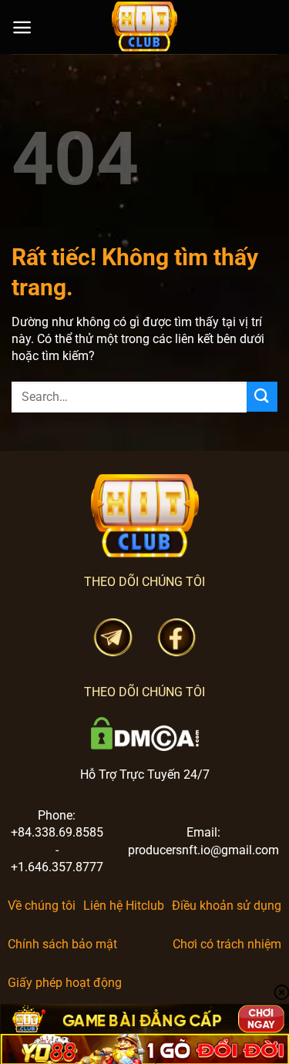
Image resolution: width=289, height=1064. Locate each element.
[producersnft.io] (145, 27)
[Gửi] (262, 397)
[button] (22, 27)
